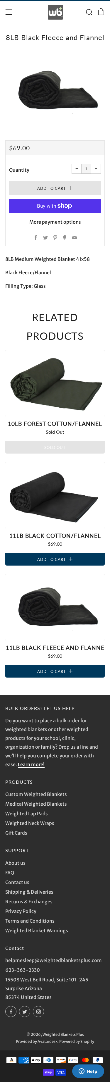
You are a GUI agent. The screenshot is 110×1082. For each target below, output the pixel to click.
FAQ (9, 873)
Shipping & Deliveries (29, 892)
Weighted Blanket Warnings (36, 930)
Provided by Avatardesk (36, 1041)
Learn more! (31, 764)
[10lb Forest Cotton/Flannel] (55, 383)
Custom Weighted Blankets (36, 794)
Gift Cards (16, 833)
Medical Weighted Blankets (36, 804)
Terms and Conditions (30, 921)
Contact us (17, 882)
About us (15, 863)
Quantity (19, 170)
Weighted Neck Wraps (29, 823)
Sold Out (55, 447)
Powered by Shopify (76, 1041)
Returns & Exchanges (29, 901)
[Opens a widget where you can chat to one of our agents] (88, 1071)
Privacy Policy (20, 911)
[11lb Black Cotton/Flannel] (55, 495)
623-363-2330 (22, 970)
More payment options (55, 222)
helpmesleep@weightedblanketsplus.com (53, 960)
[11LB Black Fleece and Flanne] (55, 607)
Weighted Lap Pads (26, 813)
